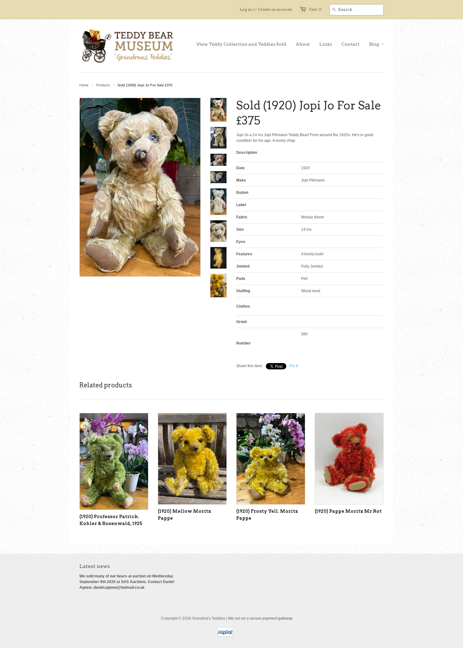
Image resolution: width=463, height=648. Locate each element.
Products (103, 85)
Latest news (94, 566)
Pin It (293, 366)
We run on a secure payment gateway (260, 618)
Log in (246, 9)
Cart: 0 (315, 9)
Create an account (275, 9)
